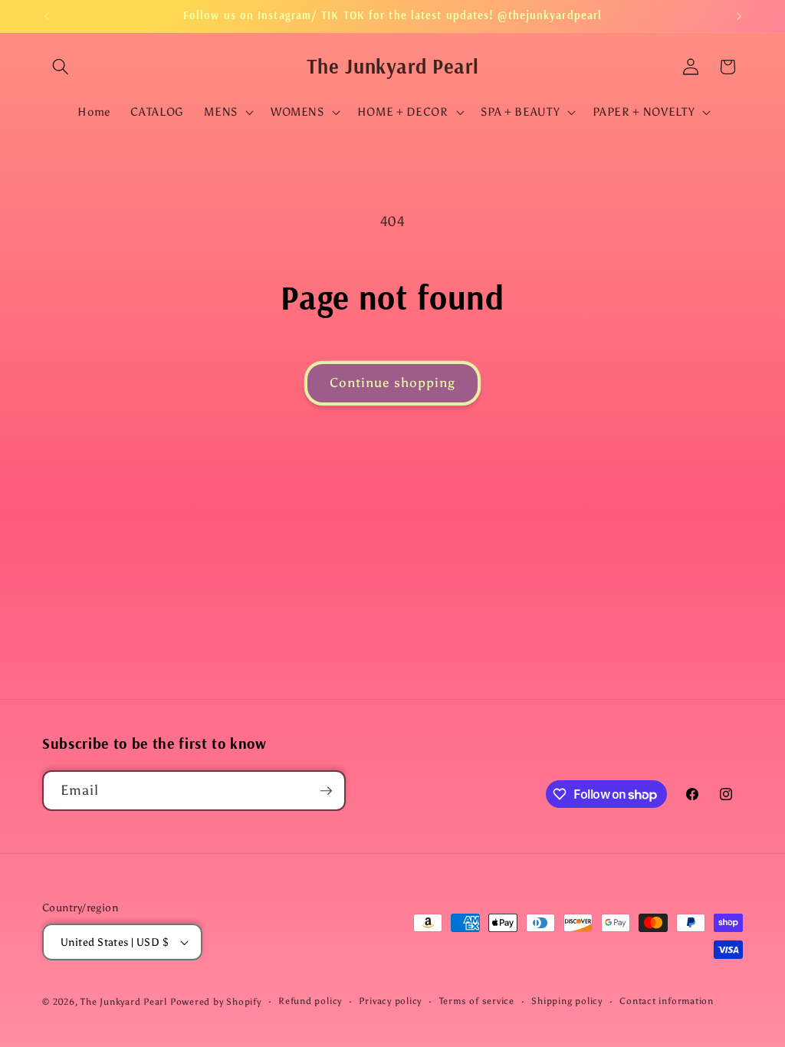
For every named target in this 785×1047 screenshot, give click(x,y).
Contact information (666, 1001)
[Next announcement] (739, 16)
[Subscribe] (325, 791)
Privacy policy (390, 1001)
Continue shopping (393, 382)
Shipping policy (567, 1001)
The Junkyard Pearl (123, 1001)
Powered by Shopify (215, 1001)
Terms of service (476, 1001)
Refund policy (310, 1001)
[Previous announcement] (47, 16)
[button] (60, 66)
